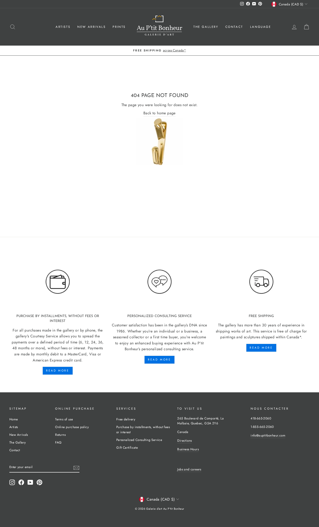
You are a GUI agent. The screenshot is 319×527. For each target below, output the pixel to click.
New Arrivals (91, 27)
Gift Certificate (127, 447)
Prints (119, 27)
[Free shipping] (261, 282)
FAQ (58, 442)
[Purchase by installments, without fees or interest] (57, 282)
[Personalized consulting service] (159, 282)
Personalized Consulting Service (139, 439)
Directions (184, 440)
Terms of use (64, 419)
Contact (234, 27)
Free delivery (125, 419)
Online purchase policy (72, 427)
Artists (63, 27)
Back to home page (159, 113)
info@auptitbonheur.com (268, 435)
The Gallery (205, 27)
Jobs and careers (189, 469)
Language (260, 27)
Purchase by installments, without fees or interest (143, 429)
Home (13, 419)
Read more (57, 370)
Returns (60, 434)
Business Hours (188, 449)
